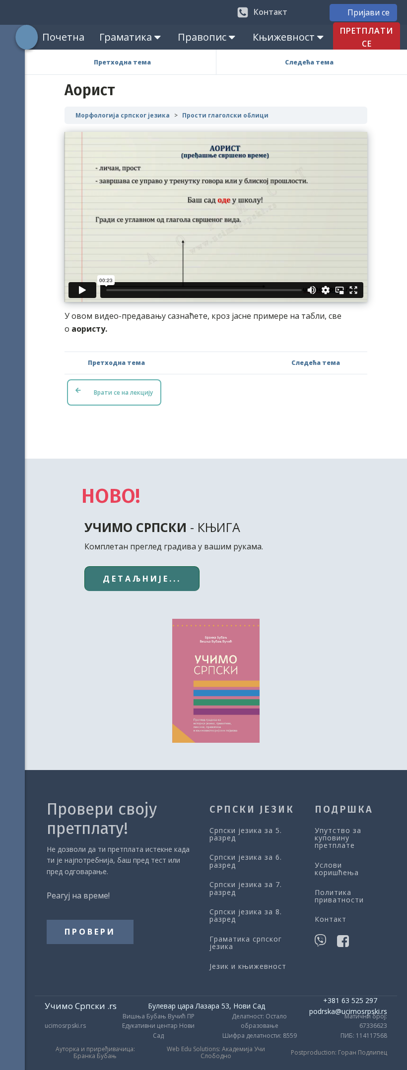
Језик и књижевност (247, 966)
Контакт (330, 919)
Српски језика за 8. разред (245, 915)
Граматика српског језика (245, 943)
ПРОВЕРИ (90, 931)
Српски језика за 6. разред (245, 861)
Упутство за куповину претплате (338, 838)
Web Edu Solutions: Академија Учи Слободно (216, 1053)
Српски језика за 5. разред (245, 834)
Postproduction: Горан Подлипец (339, 1052)
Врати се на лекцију (123, 392)
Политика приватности (339, 896)
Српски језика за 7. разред (245, 888)
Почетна (63, 37)
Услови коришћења (337, 869)
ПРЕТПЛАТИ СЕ (366, 37)
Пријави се (368, 12)
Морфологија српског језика (122, 115)
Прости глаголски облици (225, 115)
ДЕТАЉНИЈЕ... (142, 578)
